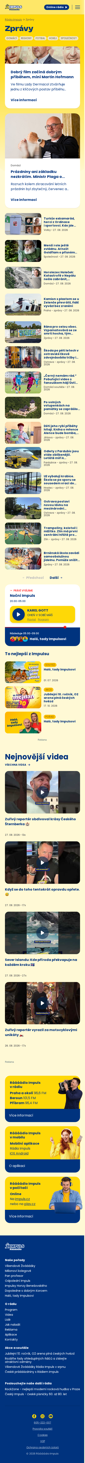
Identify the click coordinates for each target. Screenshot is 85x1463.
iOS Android (19, 1153)
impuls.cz (22, 1199)
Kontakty (11, 1339)
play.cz (29, 1204)
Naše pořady (15, 1260)
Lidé (8, 1319)
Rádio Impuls (13, 19)
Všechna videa (15, 765)
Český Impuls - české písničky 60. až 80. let (36, 1394)
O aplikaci (17, 1165)
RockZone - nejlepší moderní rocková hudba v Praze (42, 1389)
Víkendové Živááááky (20, 1266)
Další (54, 577)
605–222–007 (42, 1422)
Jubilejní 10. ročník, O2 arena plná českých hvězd (39, 1353)
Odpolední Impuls (17, 1280)
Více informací (24, 100)
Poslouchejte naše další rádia (28, 1383)
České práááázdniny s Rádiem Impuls (32, 1371)
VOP (42, 1441)
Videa (9, 1314)
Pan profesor (14, 1275)
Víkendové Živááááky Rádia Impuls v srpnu (35, 1366)
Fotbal (40, 38)
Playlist (31, 619)
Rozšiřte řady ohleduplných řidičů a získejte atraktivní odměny (36, 1360)
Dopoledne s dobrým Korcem (26, 1290)
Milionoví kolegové (18, 1270)
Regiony (26, 38)
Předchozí (35, 577)
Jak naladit (12, 1324)
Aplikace (11, 1334)
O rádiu (11, 1304)
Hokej (53, 38)
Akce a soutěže (17, 1348)
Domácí (12, 38)
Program (43, 619)
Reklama (11, 1329)
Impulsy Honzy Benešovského (26, 1285)
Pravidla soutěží (42, 1429)
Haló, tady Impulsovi (19, 1295)
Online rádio (55, 7)
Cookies (43, 1435)
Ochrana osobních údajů (42, 1447)
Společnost (69, 38)
